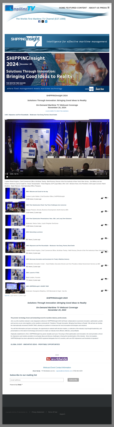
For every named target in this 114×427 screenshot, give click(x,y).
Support (62, 414)
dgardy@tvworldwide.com (64, 371)
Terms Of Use (52, 412)
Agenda (7, 295)
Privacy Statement (38, 412)
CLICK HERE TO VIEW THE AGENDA (57, 111)
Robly (19, 385)
